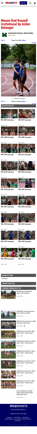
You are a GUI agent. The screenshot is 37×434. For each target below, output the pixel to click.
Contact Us (9, 417)
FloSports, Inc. (22, 409)
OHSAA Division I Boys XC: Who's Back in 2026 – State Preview (26, 332)
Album (24, 40)
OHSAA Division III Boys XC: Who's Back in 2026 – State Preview (26, 342)
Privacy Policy (17, 417)
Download (4, 278)
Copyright (17, 409)
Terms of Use (25, 417)
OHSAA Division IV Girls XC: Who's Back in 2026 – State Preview (26, 362)
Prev (3, 40)
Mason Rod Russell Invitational (20, 33)
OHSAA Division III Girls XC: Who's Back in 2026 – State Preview (26, 352)
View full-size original (19, 98)
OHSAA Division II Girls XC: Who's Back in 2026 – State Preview (26, 382)
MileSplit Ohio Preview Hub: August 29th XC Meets (24, 292)
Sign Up (23, 3)
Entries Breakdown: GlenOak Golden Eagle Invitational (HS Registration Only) (25, 392)
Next (33, 42)
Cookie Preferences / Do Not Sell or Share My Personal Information (18, 419)
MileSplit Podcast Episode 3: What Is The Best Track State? (26, 322)
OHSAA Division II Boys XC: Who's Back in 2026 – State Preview (26, 372)
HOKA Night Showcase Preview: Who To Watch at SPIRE (25, 312)
